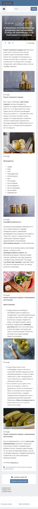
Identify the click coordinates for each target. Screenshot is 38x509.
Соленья (10, 469)
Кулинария (9, 467)
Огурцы (29, 467)
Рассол (5, 469)
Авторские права (6, 504)
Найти (34, 9)
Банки (15, 467)
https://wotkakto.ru (24, 504)
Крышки (24, 467)
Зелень (19, 467)
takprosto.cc (14, 462)
